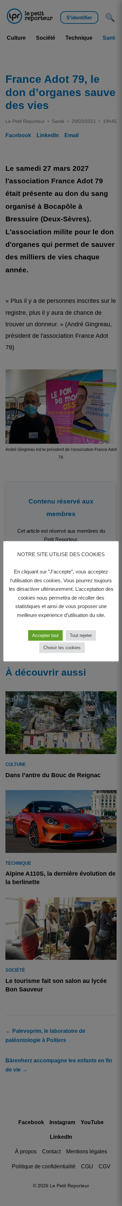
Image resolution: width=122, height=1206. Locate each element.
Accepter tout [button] (45, 635)
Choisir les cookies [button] (62, 647)
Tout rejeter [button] (81, 635)
